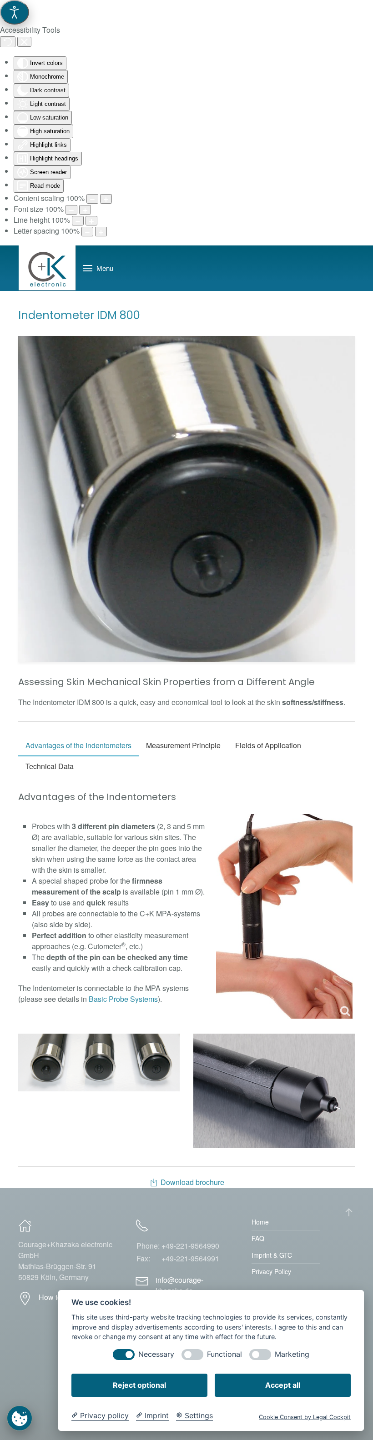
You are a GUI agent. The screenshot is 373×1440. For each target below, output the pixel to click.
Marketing (292, 1354)
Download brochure (192, 1182)
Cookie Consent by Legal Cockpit (305, 1417)
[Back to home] (47, 268)
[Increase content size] (106, 199)
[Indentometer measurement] (284, 916)
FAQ (258, 1238)
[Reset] (7, 41)
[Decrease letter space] (87, 231)
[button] (98, 268)
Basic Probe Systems (123, 999)
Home (260, 1221)
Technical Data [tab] (49, 766)
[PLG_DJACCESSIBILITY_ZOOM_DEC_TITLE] (92, 199)
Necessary (156, 1354)
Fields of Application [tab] (268, 745)
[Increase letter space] (101, 231)
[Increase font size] (85, 210)
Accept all (282, 1385)
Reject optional (139, 1385)
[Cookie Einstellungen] (19, 1418)
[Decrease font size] (71, 210)
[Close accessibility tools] (24, 42)
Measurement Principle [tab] (183, 745)
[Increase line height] (91, 220)
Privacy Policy (271, 1271)
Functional (224, 1354)
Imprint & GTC (272, 1255)
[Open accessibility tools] (14, 12)
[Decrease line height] (78, 220)
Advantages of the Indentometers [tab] (78, 745)
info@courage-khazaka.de (179, 1285)
